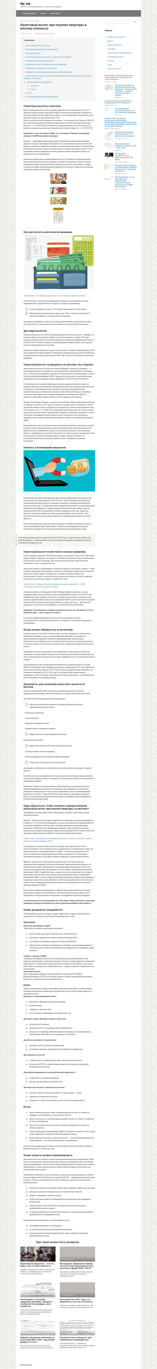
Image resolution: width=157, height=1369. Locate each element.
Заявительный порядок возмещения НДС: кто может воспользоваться (124, 134)
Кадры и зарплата (114, 45)
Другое (110, 41)
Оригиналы (35, 86)
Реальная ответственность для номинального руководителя (76, 1338)
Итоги (29, 93)
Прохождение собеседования (119, 53)
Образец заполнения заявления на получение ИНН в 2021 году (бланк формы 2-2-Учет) (37, 1339)
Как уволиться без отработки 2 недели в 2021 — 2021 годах (125, 146)
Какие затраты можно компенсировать (42, 97)
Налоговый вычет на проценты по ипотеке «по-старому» (48, 57)
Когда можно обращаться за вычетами (41, 68)
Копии (33, 89)
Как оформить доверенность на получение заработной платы (124, 156)
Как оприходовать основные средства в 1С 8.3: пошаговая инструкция (125, 110)
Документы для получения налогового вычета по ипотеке (49, 72)
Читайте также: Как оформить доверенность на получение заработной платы (54, 296)
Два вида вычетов (33, 53)
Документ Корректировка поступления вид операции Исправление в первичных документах (126, 168)
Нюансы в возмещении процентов (40, 61)
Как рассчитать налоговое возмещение (41, 49)
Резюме (110, 61)
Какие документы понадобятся (39, 82)
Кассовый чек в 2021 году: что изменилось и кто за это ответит (76, 1300)
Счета (109, 65)
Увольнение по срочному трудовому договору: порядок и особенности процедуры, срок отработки (36, 1302)
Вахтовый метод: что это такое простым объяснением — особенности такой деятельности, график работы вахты (125, 182)
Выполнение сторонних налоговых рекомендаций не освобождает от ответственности (119, 77)
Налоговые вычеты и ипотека (38, 46)
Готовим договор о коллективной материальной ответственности (118, 102)
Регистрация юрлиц (48, 33)
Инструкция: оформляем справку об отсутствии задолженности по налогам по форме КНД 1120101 (76, 1265)
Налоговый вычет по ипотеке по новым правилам (46, 64)
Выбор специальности (116, 37)
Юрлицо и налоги (114, 69)
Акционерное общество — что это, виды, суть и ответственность (37, 1264)
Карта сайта (54, 13)
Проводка (111, 49)
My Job (25, 3)
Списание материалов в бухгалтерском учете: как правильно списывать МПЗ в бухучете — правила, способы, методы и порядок (125, 90)
